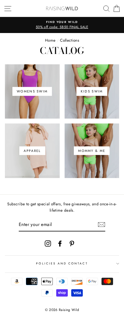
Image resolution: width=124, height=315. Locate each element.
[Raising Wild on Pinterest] (72, 243)
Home (50, 40)
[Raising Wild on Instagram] (48, 243)
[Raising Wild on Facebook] (60, 243)
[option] (62, 25)
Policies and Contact (62, 263)
